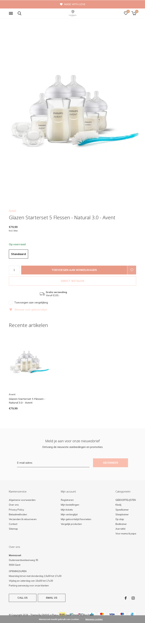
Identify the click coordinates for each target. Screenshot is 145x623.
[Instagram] (133, 598)
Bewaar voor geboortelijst (28, 309)
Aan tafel (120, 528)
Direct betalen (72, 281)
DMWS (46, 614)
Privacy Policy (16, 509)
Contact (13, 524)
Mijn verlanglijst (69, 514)
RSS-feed (65, 614)
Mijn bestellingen (70, 504)
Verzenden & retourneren (23, 519)
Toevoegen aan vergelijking (31, 302)
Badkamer (121, 524)
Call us (23, 597)
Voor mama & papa (125, 533)
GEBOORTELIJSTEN (125, 500)
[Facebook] (126, 598)
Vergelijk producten (71, 524)
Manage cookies (94, 619)
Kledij (118, 504)
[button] (11, 13)
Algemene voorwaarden (22, 500)
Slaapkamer (122, 514)
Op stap (119, 519)
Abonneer (110, 462)
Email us (51, 597)
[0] (133, 13)
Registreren (67, 500)
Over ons (14, 504)
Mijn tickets (67, 509)
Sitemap (13, 528)
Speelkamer (122, 509)
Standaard (18, 254)
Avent (12, 210)
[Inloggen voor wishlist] (131, 270)
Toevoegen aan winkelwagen (74, 270)
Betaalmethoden (18, 514)
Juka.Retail (88, 614)
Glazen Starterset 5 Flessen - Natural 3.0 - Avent (27, 400)
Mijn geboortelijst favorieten (76, 519)
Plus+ (55, 614)
